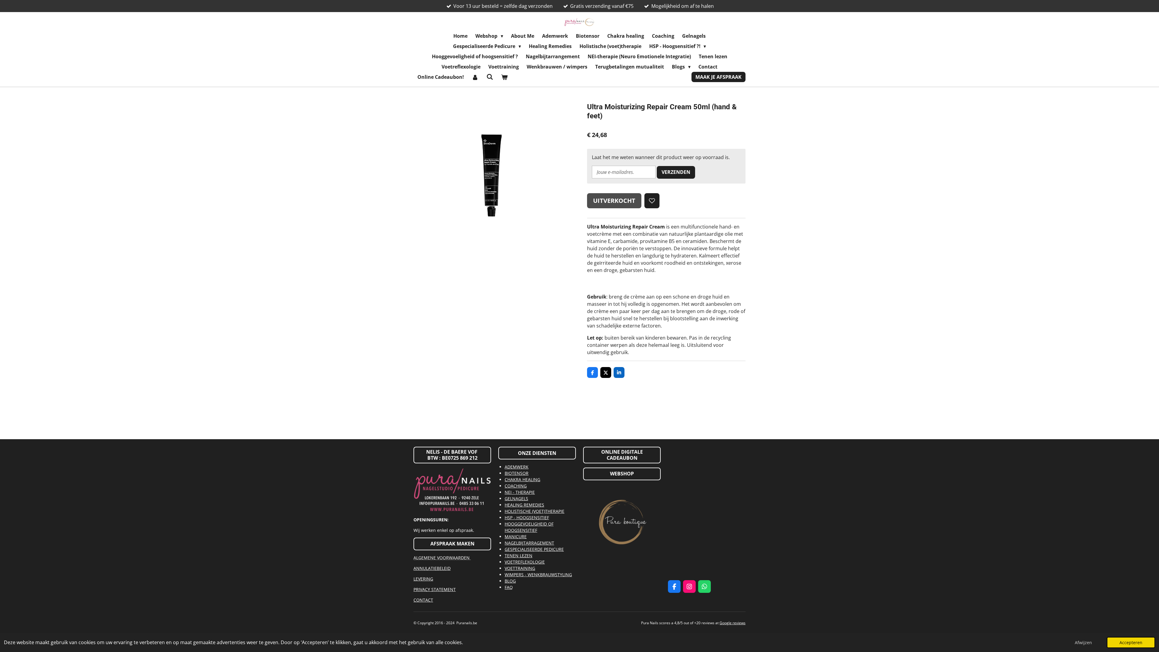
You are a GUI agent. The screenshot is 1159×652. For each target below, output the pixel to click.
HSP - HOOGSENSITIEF (527, 517)
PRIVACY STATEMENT (434, 589)
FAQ (509, 587)
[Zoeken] (489, 77)
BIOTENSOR (516, 473)
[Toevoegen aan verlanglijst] (651, 200)
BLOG (510, 581)
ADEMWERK (516, 467)
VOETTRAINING (520, 568)
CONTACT (423, 600)
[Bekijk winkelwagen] (504, 77)
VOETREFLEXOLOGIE (525, 562)
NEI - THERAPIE (520, 492)
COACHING (516, 486)
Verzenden (676, 172)
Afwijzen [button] (1083, 642)
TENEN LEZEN (518, 555)
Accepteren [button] (1130, 642)
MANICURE (516, 536)
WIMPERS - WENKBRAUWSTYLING (538, 574)
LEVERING (423, 579)
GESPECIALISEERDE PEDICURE (534, 549)
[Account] (475, 77)
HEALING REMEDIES (524, 505)
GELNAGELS (516, 498)
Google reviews (733, 623)
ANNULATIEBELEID (432, 568)
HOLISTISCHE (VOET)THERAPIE (534, 511)
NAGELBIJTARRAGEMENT (529, 543)
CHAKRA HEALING (522, 479)
